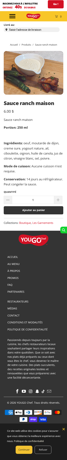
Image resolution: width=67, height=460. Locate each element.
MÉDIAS (12, 308)
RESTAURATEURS (17, 301)
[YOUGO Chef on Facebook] (17, 391)
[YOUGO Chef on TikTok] (43, 391)
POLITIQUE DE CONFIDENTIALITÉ (27, 329)
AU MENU (13, 264)
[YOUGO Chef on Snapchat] (37, 391)
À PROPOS (13, 271)
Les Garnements (42, 223)
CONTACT (13, 315)
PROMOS (13, 278)
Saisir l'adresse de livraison (25, 29)
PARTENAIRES (15, 291)
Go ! (55, 4)
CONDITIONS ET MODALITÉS (25, 322)
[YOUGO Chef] (33, 16)
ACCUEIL (12, 257)
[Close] (64, 429)
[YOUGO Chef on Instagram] (31, 391)
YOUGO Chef (25, 402)
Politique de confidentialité (29, 441)
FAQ (9, 285)
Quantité (10, 192)
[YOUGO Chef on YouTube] (24, 391)
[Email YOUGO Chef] (49, 391)
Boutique (25, 223)
